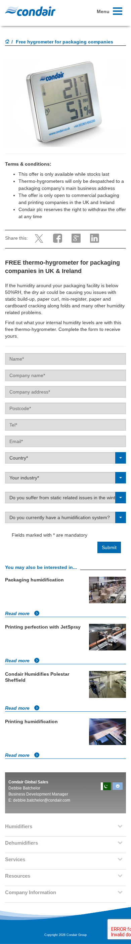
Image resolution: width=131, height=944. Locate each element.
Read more (18, 613)
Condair (30, 11)
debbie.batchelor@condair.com (41, 800)
